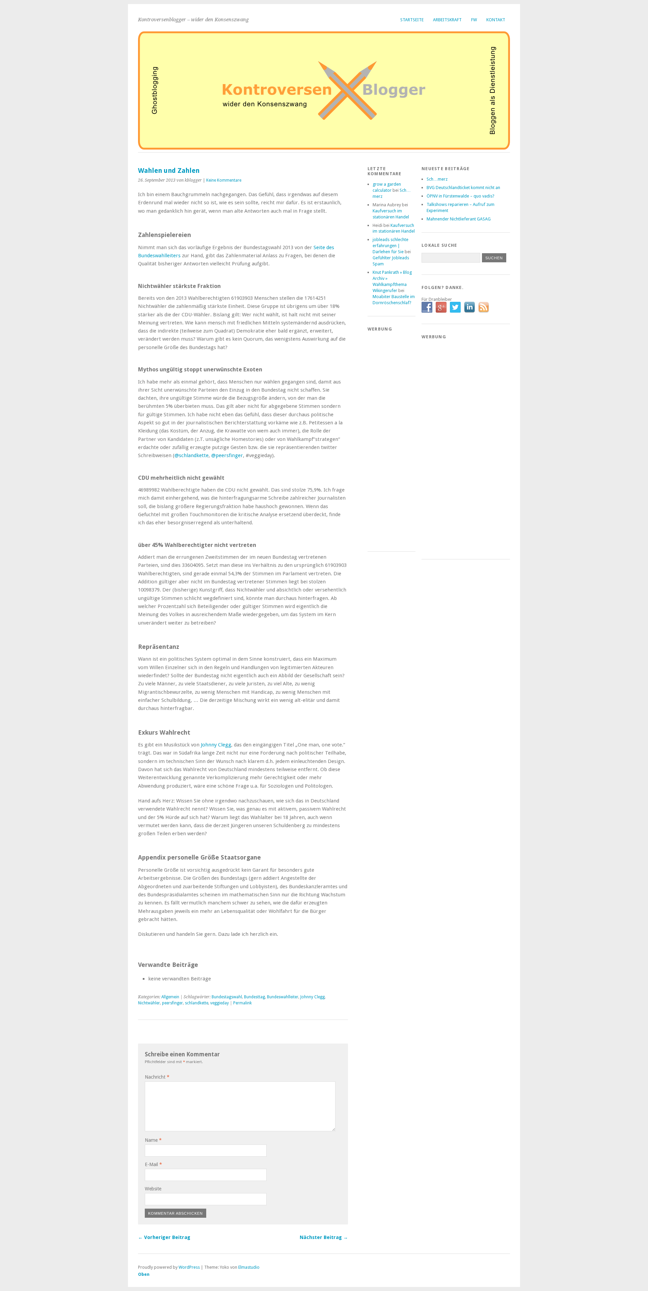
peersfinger (172, 1003)
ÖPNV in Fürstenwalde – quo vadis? (460, 196)
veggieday (219, 1003)
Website (153, 1188)
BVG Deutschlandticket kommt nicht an (463, 187)
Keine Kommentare (223, 180)
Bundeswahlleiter (282, 997)
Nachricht (157, 1077)
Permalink (242, 1003)
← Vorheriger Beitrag (164, 1237)
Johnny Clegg (216, 745)
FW (474, 19)
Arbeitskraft (447, 19)
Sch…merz (437, 179)
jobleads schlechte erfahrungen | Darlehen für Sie (390, 245)
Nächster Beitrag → (324, 1237)
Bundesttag (254, 997)
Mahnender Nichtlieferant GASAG (459, 218)
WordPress (189, 1267)
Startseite (412, 19)
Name (153, 1140)
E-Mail (153, 1164)
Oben (144, 1274)
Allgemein (170, 997)
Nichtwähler (149, 1003)
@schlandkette (191, 455)
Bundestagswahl (227, 997)
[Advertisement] (395, 438)
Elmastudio (249, 1267)
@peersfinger (227, 455)
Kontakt (495, 19)
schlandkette (196, 1003)
